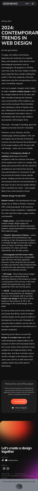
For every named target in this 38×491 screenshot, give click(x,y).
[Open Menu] (33, 4)
